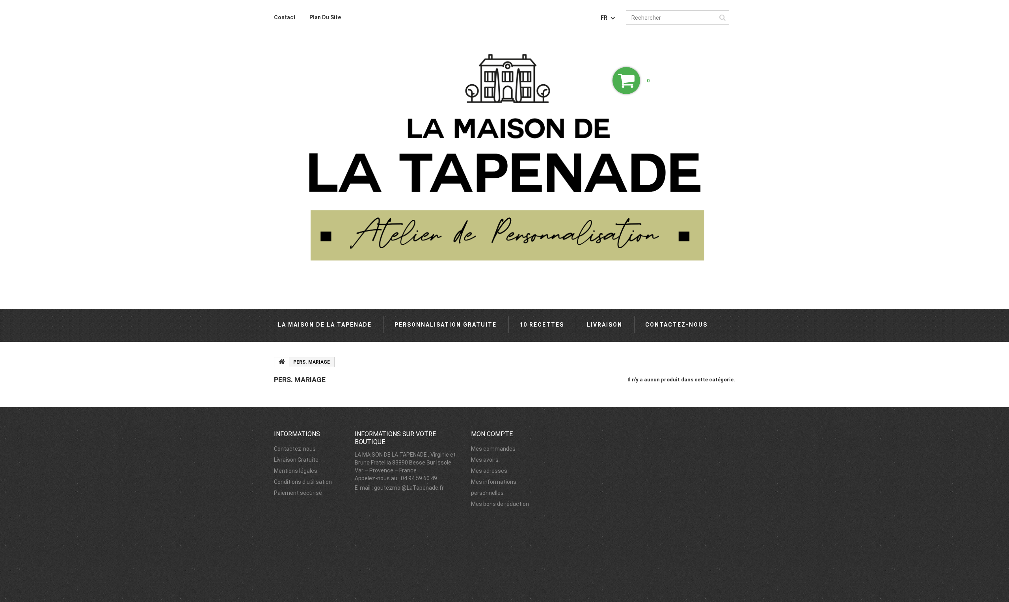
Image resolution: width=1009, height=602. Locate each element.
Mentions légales (295, 471)
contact (285, 17)
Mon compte (492, 434)
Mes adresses (489, 471)
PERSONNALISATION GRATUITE (446, 324)
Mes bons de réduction (500, 504)
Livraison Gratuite (296, 460)
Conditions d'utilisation (303, 482)
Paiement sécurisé (298, 493)
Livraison (604, 324)
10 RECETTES (541, 324)
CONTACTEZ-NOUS (676, 324)
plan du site (325, 17)
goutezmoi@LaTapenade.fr (409, 488)
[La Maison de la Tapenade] (504, 165)
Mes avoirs (485, 460)
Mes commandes (493, 449)
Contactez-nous (295, 449)
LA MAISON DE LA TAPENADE (325, 324)
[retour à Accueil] (281, 362)
